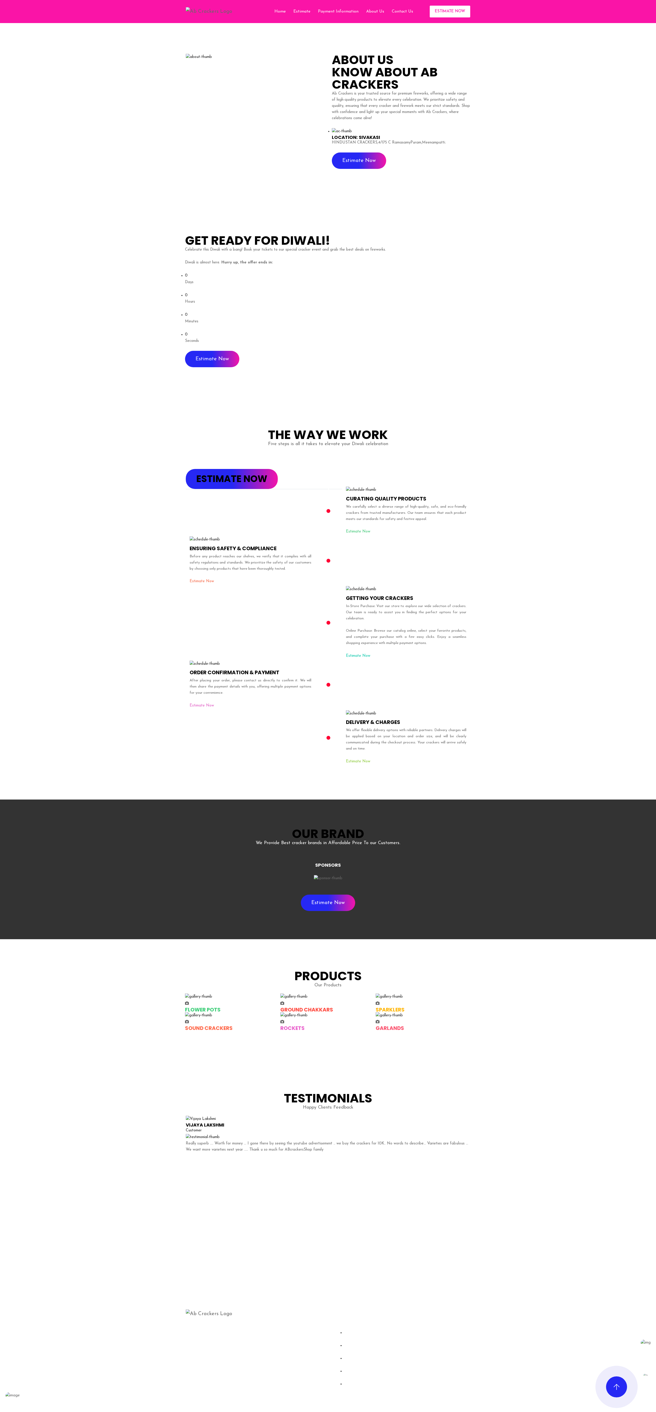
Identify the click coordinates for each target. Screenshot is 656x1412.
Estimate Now (450, 11)
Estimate (301, 11)
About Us (375, 11)
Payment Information (338, 11)
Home (280, 11)
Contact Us (402, 11)
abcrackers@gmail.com (432, 1354)
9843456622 (422, 1337)
